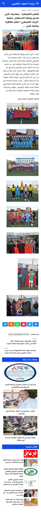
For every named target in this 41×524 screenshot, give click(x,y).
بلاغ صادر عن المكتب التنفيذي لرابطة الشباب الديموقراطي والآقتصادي (20, 385)
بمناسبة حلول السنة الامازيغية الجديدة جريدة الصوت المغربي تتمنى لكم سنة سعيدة (20, 350)
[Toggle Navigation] (38, 3)
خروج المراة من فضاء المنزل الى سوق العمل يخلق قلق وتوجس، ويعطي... (14, 501)
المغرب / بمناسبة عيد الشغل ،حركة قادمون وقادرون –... (20, 412)
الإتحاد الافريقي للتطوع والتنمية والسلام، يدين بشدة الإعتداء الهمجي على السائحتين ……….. (13, 483)
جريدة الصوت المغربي (23, 3)
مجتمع (24, 10)
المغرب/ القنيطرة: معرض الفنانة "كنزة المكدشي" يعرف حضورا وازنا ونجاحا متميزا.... (20, 341)
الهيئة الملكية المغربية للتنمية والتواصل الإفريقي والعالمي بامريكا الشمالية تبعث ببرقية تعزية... (13, 472)
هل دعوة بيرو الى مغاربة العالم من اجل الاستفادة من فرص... (13, 461)
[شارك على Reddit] (11, 324)
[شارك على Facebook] (36, 324)
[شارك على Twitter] (29, 324)
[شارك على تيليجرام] (5, 324)
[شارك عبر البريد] (23, 324)
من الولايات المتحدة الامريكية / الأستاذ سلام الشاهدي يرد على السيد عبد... (13, 492)
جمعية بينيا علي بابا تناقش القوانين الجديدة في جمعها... (20, 439)
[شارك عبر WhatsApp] (17, 324)
